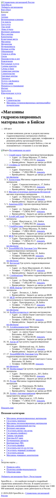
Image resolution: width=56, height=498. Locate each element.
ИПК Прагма (16, 287)
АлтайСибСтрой (16, 216)
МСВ (11, 236)
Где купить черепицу (16, 421)
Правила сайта (13, 467)
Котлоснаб (15, 263)
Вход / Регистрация (32, 476)
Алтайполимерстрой (19, 327)
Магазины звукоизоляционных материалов (26, 418)
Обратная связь (14, 472)
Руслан (13, 381)
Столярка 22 (14, 165)
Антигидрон (14, 179)
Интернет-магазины (16, 428)
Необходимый (16, 369)
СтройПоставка (16, 226)
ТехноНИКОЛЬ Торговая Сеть (23, 248)
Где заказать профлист (17, 433)
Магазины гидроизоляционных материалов (27, 103)
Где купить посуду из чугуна (20, 448)
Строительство (13, 100)
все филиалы (12, 177)
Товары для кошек (15, 435)
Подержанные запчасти (17, 440)
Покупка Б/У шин (15, 438)
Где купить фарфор (15, 445)
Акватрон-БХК (16, 204)
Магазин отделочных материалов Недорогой (29, 192)
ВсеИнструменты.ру (19, 312)
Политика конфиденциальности (21, 469)
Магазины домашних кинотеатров (22, 455)
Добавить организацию (12, 476)
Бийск (9, 98)
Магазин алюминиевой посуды (21, 426)
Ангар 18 (14, 342)
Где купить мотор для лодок (19, 430)
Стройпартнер (16, 275)
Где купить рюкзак (15, 453)
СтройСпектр (15, 155)
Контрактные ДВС (15, 443)
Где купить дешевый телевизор (21, 450)
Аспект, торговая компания (22, 393)
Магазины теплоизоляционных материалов (27, 423)
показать (41, 160)
